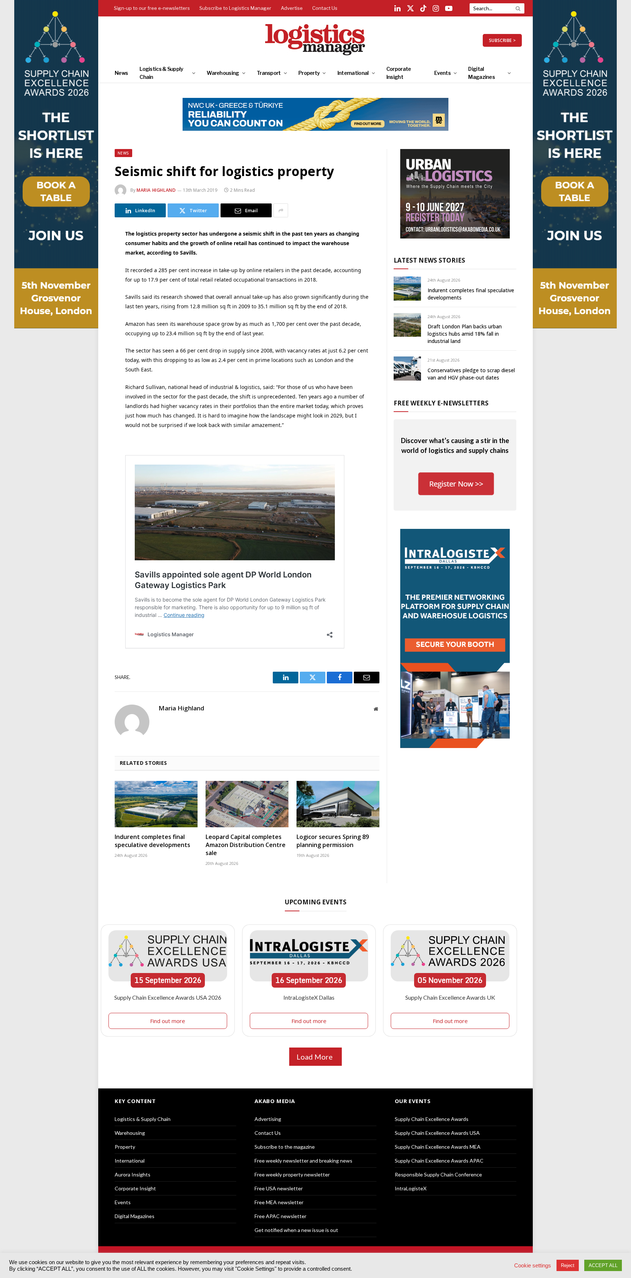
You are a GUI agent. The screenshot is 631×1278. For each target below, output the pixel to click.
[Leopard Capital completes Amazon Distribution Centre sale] (247, 804)
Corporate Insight (398, 73)
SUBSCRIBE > (502, 40)
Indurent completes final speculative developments (152, 841)
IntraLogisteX (411, 1188)
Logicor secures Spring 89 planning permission (333, 841)
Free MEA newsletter (279, 1202)
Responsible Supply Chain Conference (438, 1174)
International (353, 73)
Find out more (167, 1021)
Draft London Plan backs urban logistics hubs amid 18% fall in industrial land (465, 333)
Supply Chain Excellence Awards (432, 1119)
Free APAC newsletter (280, 1216)
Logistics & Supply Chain (161, 73)
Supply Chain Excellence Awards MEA (438, 1147)
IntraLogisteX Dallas (308, 997)
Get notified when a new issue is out (296, 1230)
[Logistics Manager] (315, 40)
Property (309, 73)
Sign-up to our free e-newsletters (152, 8)
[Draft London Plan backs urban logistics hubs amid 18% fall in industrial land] (407, 325)
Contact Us (324, 8)
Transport (269, 73)
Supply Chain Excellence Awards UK (450, 997)
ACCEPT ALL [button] (603, 1265)
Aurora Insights (132, 1174)
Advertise (292, 8)
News (121, 73)
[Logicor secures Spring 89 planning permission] (338, 804)
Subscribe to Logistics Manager (235, 8)
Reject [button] (567, 1265)
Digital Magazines (481, 73)
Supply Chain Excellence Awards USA (437, 1133)
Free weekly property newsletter (292, 1174)
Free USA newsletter (279, 1188)
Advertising (268, 1119)
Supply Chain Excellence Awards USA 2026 (167, 997)
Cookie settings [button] (532, 1266)
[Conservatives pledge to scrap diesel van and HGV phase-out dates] (407, 368)
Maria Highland (156, 190)
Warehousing (223, 73)
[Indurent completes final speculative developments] (156, 804)
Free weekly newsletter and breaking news (303, 1160)
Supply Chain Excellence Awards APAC (439, 1160)
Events (442, 73)
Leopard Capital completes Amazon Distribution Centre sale (246, 845)
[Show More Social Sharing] (281, 210)
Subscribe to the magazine (285, 1147)
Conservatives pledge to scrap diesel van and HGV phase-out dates (471, 374)
